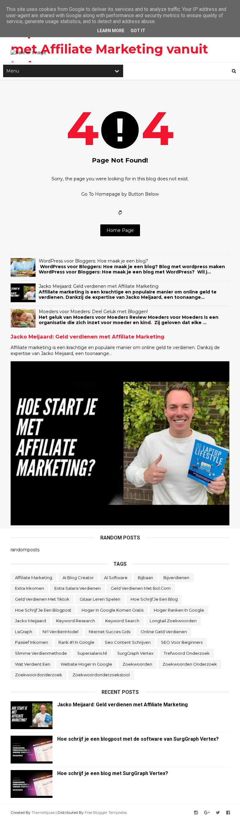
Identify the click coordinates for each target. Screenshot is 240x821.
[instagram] (196, 812)
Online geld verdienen (164, 631)
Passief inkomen (31, 642)
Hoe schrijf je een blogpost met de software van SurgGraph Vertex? (138, 739)
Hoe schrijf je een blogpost (43, 610)
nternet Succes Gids (109, 631)
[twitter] (218, 812)
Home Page (120, 230)
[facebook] (228, 812)
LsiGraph (23, 631)
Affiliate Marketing (33, 577)
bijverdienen (176, 577)
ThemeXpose (43, 812)
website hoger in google (86, 664)
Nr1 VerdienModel (60, 631)
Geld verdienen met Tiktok (42, 599)
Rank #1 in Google (76, 642)
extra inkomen (29, 588)
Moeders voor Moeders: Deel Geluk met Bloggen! (93, 311)
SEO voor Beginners (181, 642)
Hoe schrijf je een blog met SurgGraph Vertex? (112, 773)
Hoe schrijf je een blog (154, 599)
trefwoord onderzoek (187, 653)
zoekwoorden (137, 664)
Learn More (110, 30)
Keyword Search (122, 620)
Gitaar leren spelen (100, 599)
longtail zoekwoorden (173, 620)
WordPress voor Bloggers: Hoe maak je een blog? (93, 261)
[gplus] (207, 812)
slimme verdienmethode (41, 653)
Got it (138, 30)
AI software (116, 577)
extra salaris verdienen (77, 588)
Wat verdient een (32, 664)
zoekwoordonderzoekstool (101, 674)
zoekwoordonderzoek (38, 674)
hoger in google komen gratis (112, 610)
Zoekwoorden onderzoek (189, 664)
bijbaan (145, 577)
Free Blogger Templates (106, 812)
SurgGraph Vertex (135, 653)
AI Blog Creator (78, 577)
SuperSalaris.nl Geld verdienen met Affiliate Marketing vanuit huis (110, 49)
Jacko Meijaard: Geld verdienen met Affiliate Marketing (98, 286)
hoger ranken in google (179, 610)
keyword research (75, 620)
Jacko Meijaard (30, 620)
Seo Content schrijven (128, 642)
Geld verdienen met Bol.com (141, 588)
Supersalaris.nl (92, 653)
